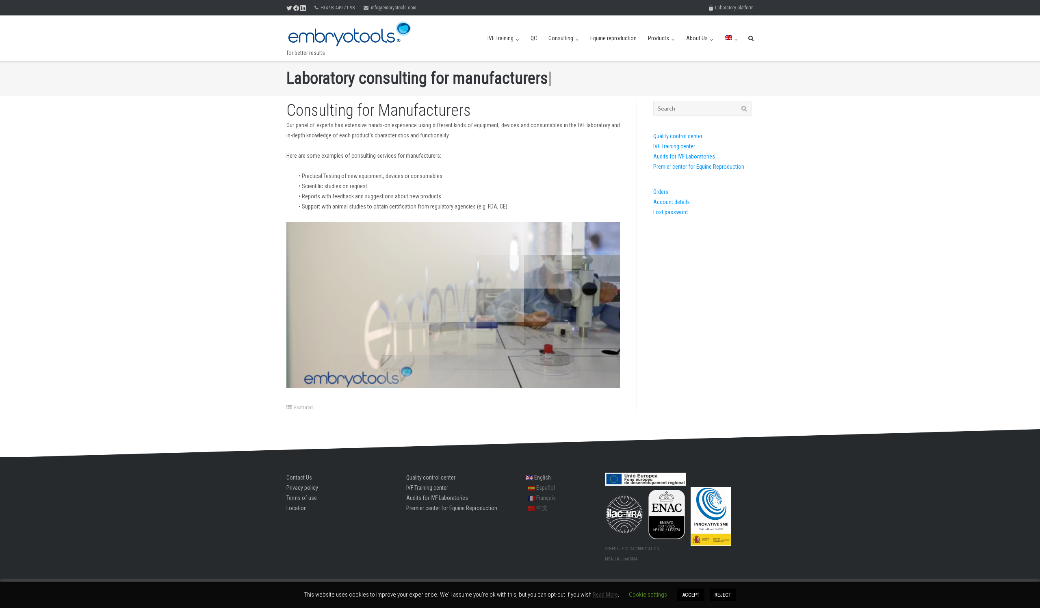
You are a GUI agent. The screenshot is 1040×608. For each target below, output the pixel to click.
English (542, 477)
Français (545, 498)
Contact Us (299, 477)
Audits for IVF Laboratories (684, 156)
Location (296, 508)
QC (534, 38)
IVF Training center (674, 146)
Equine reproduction (613, 38)
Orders (660, 192)
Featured (303, 407)
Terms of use (301, 498)
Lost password (670, 212)
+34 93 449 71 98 (338, 8)
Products (658, 38)
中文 (541, 508)
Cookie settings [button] (648, 594)
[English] (731, 38)
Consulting (560, 38)
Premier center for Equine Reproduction (698, 166)
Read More (605, 594)
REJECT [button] (723, 595)
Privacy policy (302, 487)
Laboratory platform (734, 8)
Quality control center (677, 136)
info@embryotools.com (393, 8)
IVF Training (501, 38)
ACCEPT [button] (691, 595)
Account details (671, 202)
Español (545, 487)
